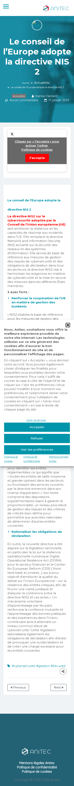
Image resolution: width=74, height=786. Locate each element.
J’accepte (37, 158)
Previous (19, 687)
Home (25, 82)
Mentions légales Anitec (37, 763)
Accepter (37, 427)
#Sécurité (58, 666)
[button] (68, 325)
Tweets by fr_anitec (37, 150)
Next (58, 687)
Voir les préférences (37, 449)
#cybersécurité (23, 666)
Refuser (37, 438)
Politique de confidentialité (37, 767)
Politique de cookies (37, 150)
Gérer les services (36, 420)
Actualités (42, 83)
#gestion (43, 666)
